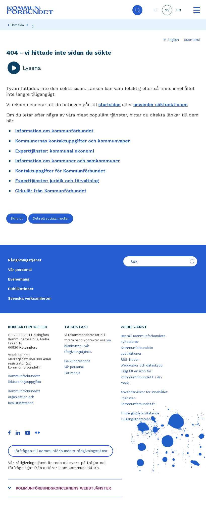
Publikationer (20, 289)
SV (167, 10)
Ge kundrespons (77, 361)
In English (171, 40)
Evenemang (18, 279)
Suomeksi (192, 40)
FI (155, 10)
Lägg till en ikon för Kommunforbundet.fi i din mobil (141, 377)
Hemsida (17, 24)
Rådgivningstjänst (24, 260)
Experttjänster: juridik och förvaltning (57, 180)
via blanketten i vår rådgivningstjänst (87, 346)
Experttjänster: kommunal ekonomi (54, 151)
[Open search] (137, 10)
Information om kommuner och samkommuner (67, 160)
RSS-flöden (130, 359)
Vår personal (20, 269)
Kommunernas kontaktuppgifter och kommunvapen (73, 140)
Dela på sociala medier (51, 218)
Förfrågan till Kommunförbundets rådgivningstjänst (61, 451)
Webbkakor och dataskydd (142, 365)
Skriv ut (17, 218)
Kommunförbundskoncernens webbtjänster (63, 488)
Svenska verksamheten (30, 298)
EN (178, 10)
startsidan (109, 104)
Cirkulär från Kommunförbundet (50, 190)
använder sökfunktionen (160, 104)
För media (72, 373)
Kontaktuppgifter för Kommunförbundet (60, 170)
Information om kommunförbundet (54, 130)
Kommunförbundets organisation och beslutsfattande (24, 397)
